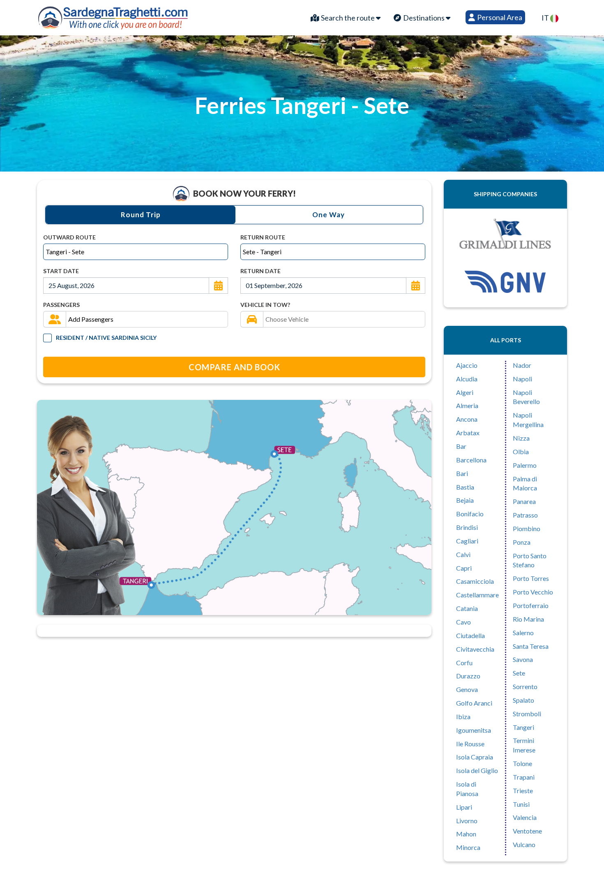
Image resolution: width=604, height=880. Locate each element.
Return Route (262, 237)
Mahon (466, 834)
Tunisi (521, 804)
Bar (461, 446)
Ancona (466, 419)
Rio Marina (528, 619)
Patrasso (525, 515)
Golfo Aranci (474, 703)
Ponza (521, 542)
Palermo (525, 465)
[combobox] (135, 252)
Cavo (463, 622)
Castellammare (477, 595)
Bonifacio (470, 514)
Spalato (523, 700)
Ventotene (527, 831)
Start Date (61, 270)
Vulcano (524, 844)
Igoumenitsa (473, 730)
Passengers (61, 304)
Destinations (424, 17)
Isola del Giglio (477, 770)
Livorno (466, 820)
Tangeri (523, 727)
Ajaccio (466, 365)
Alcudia (466, 379)
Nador (522, 365)
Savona (523, 659)
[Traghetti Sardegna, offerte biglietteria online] (113, 15)
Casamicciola (475, 581)
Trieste (523, 790)
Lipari (464, 807)
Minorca (468, 847)
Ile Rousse (470, 744)
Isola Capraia (474, 757)
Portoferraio (531, 605)
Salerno (523, 632)
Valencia (525, 817)
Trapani (524, 777)
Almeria (467, 405)
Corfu (464, 662)
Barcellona (471, 460)
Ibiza (463, 716)
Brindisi (467, 527)
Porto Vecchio (533, 592)
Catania (467, 608)
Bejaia (465, 500)
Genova (467, 689)
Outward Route (69, 237)
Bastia (465, 487)
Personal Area (499, 17)
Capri (464, 568)
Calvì (463, 554)
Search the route (348, 17)
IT (546, 17)
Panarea (524, 501)
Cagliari (467, 541)
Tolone (522, 763)
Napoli (522, 379)
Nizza (521, 438)
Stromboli (527, 713)
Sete (519, 673)
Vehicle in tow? (265, 304)
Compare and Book (234, 367)
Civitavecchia (475, 649)
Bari (462, 473)
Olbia (521, 451)
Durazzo (468, 676)
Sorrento (525, 686)
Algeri (464, 392)
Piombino (526, 528)
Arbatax (468, 433)
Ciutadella (470, 635)
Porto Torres (531, 578)
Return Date (260, 270)
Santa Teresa (531, 646)
